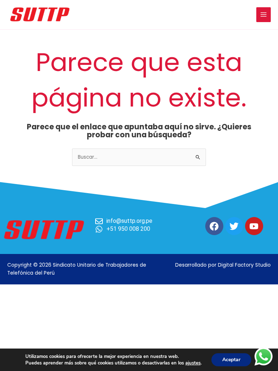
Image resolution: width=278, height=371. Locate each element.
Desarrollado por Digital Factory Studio (223, 265)
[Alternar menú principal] (263, 14)
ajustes (193, 363)
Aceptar (231, 359)
